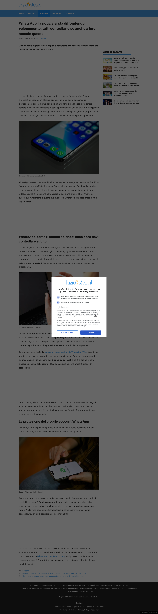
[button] (79, 307)
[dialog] (79, 307)
